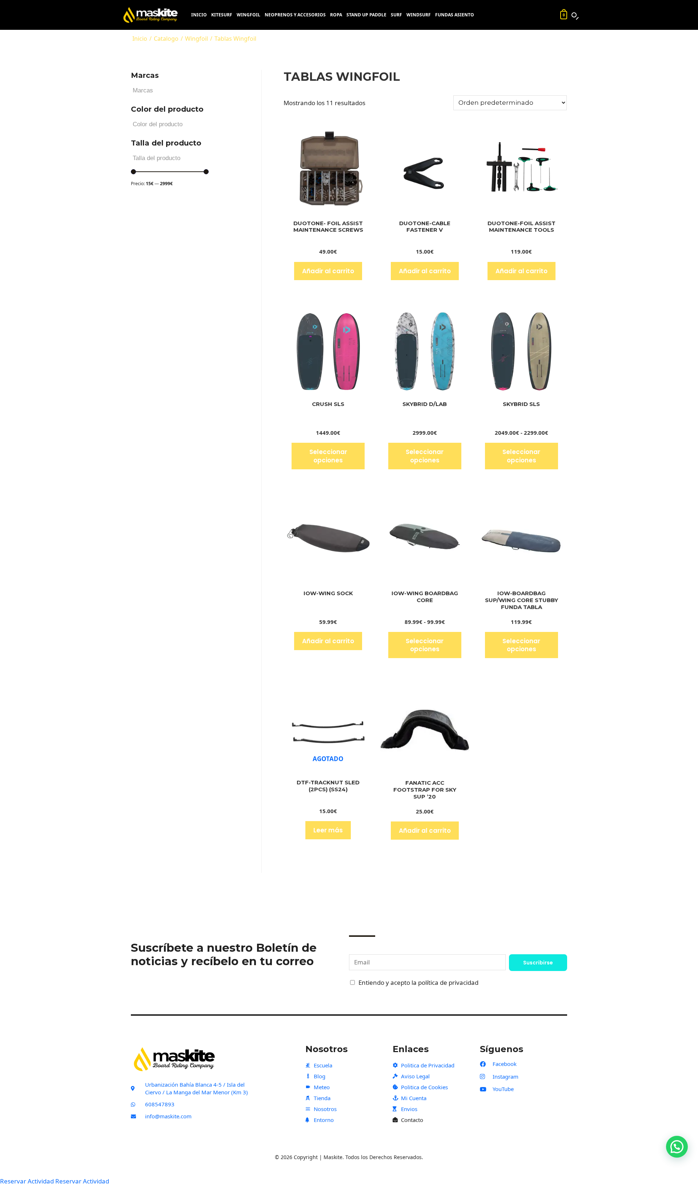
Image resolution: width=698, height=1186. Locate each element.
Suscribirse (538, 962)
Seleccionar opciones (328, 455)
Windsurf (418, 14)
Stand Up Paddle (366, 14)
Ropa (336, 14)
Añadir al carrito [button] (328, 271)
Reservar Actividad (27, 1181)
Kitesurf (221, 14)
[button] (677, 1147)
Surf (396, 14)
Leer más (328, 830)
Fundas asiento (454, 14)
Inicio (199, 14)
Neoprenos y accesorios (295, 14)
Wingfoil (248, 14)
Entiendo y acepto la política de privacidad (418, 982)
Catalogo (166, 39)
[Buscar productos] (574, 14)
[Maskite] (152, 15)
